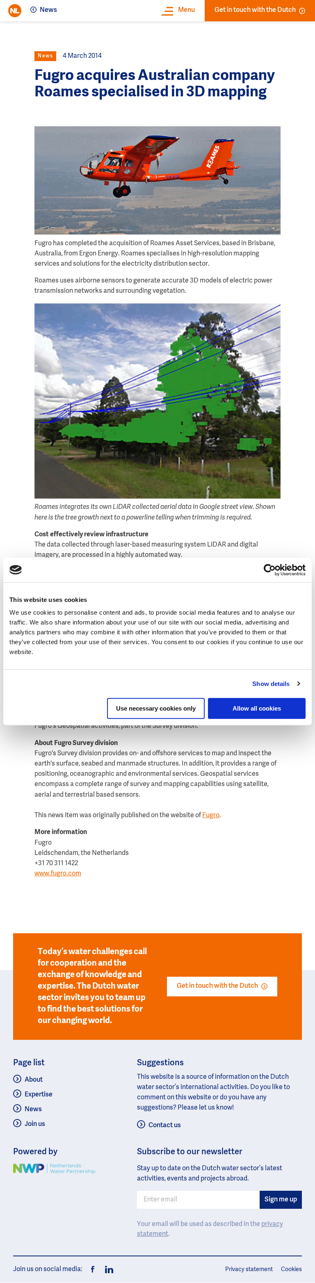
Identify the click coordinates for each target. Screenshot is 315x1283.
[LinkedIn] (106, 1269)
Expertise (38, 1095)
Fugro (210, 815)
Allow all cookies (257, 708)
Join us (35, 1124)
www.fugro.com (57, 874)
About (34, 1080)
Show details (271, 683)
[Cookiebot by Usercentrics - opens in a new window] (270, 570)
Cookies (291, 1269)
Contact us (164, 1125)
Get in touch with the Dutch (255, 10)
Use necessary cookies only (156, 708)
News (48, 10)
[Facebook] (92, 1269)
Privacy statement (249, 1269)
